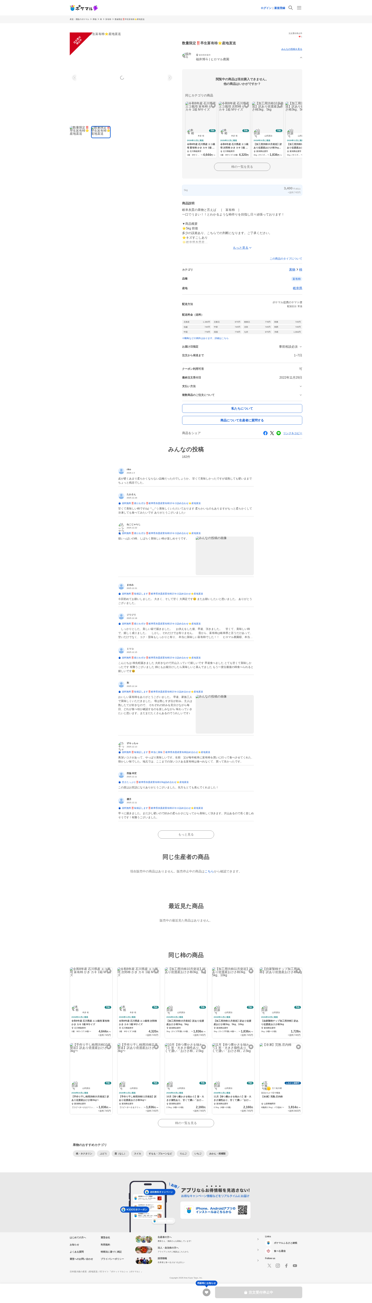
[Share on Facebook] (265, 433)
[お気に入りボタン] (213, 105)
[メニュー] (299, 8)
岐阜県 (297, 288)
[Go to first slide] (169, 77)
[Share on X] (272, 433)
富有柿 (108, 19)
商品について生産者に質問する (242, 420)
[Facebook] (286, 1265)
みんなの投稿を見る (291, 49)
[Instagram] (278, 1265)
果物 (94, 19)
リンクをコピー (292, 433)
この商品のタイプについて (286, 258)
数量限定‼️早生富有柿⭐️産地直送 (130, 19)
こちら (209, 871)
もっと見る (186, 834)
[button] (242, 57)
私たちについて (242, 408)
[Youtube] (295, 1265)
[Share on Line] (278, 433)
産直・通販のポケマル (79, 19)
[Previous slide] (75, 77)
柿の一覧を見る (242, 166)
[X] (269, 1265)
